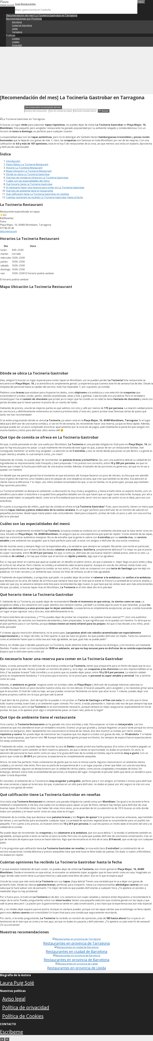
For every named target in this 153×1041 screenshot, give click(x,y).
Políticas (10, 35)
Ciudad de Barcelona (22, 25)
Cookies (16, 38)
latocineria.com (8, 231)
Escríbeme (11, 1032)
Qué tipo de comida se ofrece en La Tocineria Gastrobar (37, 177)
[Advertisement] (76, 70)
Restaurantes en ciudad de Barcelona (76, 951)
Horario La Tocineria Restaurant (24, 167)
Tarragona (17, 32)
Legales (15, 41)
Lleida (15, 28)
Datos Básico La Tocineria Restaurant (27, 164)
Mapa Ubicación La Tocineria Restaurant (29, 171)
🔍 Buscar (103, 110)
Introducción (13, 161)
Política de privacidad (25, 1007)
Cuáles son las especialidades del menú (28, 181)
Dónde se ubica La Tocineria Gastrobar (28, 174)
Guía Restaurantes (25, 4)
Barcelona (17, 22)
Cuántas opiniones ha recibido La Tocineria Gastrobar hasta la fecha (44, 197)
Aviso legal (13, 998)
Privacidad (17, 45)
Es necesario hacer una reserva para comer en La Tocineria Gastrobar (45, 187)
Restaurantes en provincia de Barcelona (76, 959)
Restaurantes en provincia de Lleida (76, 967)
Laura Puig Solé (17, 983)
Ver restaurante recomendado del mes (43, 107)
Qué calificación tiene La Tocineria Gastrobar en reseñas (37, 194)
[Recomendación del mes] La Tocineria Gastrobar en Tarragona (41, 15)
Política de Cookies (22, 1016)
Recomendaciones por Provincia (24, 18)
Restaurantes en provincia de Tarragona (76, 943)
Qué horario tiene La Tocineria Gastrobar (29, 184)
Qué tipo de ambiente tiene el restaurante (29, 190)
